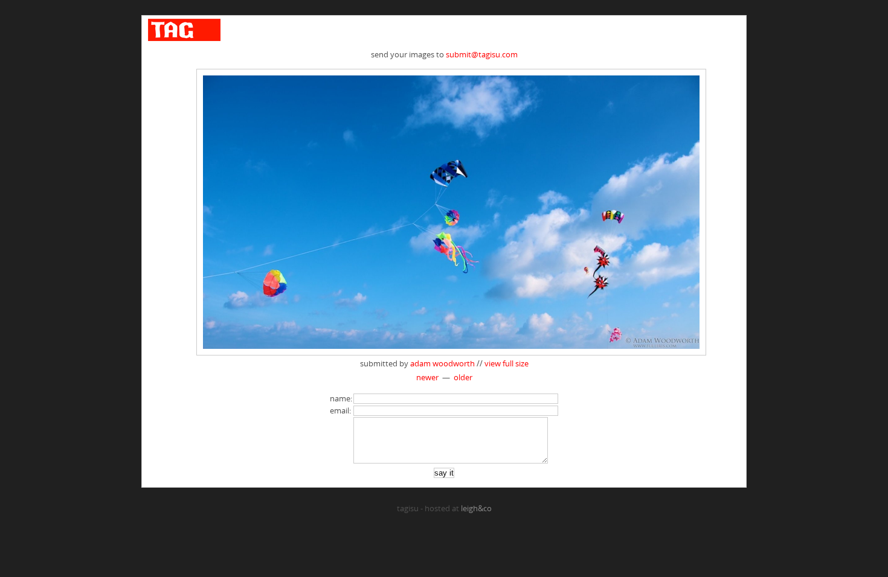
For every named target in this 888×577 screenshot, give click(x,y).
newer (427, 377)
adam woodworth (442, 363)
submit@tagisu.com (482, 54)
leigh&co (476, 508)
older (463, 377)
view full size (506, 363)
